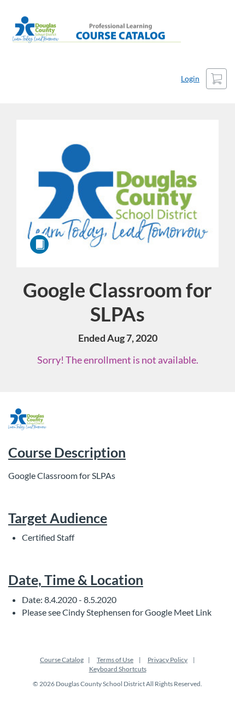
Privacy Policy (167, 660)
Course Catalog (62, 660)
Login (190, 78)
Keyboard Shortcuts (117, 669)
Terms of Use (115, 660)
